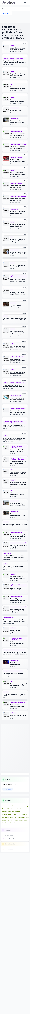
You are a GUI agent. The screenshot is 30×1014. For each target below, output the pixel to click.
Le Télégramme (15, 176)
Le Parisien (6, 698)
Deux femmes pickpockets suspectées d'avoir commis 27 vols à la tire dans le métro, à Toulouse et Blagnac (15, 654)
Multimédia (8, 553)
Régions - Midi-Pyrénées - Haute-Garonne (18, 585)
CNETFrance (7, 559)
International (15, 108)
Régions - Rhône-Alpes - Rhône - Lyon (13, 671)
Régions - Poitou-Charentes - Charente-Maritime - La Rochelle (14, 422)
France (13, 303)
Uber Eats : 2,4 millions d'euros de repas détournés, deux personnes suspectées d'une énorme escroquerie (14, 557)
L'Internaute (14, 401)
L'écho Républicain (15, 150)
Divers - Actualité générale (18, 356)
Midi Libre (13, 283)
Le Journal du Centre (16, 137)
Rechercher (5, 13)
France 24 (13, 645)
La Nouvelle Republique (17, 228)
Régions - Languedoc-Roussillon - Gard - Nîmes (18, 458)
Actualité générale (16, 395)
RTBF (12, 256)
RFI (12, 718)
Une (13, 45)
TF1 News (13, 77)
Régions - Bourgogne (17, 131)
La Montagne (7, 528)
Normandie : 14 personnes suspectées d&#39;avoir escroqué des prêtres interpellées (14, 695)
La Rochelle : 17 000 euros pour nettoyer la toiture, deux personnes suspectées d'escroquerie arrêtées (14, 426)
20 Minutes (14, 51)
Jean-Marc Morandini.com (10, 623)
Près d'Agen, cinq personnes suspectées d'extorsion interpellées (14, 385)
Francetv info (14, 486)
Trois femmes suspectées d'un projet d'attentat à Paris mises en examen (17, 373)
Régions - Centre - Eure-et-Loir (19, 144)
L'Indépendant (14, 362)
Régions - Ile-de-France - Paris (19, 702)
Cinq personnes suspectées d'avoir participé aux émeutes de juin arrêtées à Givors (15, 675)
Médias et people (9, 617)
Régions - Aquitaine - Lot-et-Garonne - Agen (15, 382)
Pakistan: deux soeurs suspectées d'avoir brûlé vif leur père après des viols (18, 515)
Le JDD (5, 322)
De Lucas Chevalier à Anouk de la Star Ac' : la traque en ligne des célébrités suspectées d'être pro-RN (14, 320)
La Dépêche (14, 592)
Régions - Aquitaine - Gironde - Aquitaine (14, 58)
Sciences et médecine (17, 157)
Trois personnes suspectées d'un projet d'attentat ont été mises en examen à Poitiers (15, 526)
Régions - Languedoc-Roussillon (17, 276)
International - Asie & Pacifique (17, 639)
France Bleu (14, 90)
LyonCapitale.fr (7, 677)
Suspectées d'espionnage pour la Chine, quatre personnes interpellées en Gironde (14, 62)
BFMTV (13, 124)
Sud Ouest (6, 64)
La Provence (14, 215)
